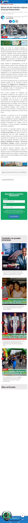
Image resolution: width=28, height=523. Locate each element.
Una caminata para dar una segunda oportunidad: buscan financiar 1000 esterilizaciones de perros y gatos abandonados (12, 379)
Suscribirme (14, 216)
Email (4, 205)
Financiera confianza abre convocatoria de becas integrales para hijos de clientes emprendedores (13, 308)
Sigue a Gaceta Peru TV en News (14, 172)
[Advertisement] (14, 450)
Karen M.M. (10, 16)
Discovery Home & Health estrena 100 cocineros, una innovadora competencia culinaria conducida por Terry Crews (13, 273)
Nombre (5, 199)
